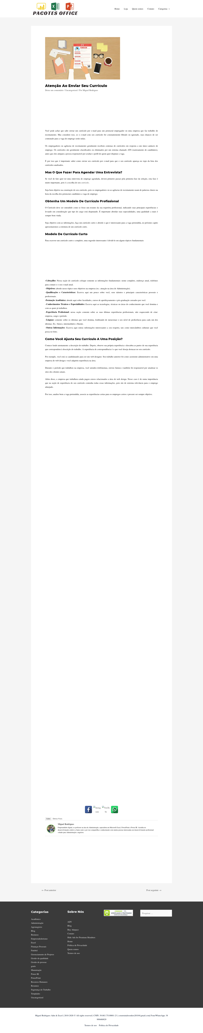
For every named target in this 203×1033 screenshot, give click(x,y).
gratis (33, 966)
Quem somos (137, 8)
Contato (150, 8)
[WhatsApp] (114, 809)
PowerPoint (36, 977)
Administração (37, 922)
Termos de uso (73, 953)
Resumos (35, 985)
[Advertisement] (101, 112)
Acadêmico (36, 919)
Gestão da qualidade (39, 958)
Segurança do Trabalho (41, 989)
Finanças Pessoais (38, 946)
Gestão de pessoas (39, 962)
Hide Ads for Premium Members (81, 937)
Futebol (34, 950)
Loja (126, 8)
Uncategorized (71, 90)
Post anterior (49, 890)
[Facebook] (88, 809)
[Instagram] (97, 809)
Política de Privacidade (77, 945)
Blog (33, 930)
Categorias (162, 8)
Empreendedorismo (39, 938)
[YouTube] (106, 809)
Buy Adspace (73, 929)
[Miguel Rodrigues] (51, 828)
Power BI (35, 974)
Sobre (48, 819)
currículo (85, 182)
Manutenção (36, 970)
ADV (69, 921)
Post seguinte (153, 890)
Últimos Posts (57, 819)
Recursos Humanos (39, 981)
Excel (33, 942)
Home (117, 8)
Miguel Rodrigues (66, 824)
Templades (35, 993)
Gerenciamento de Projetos (42, 954)
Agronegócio (36, 926)
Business (35, 934)
